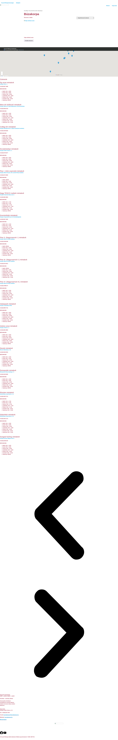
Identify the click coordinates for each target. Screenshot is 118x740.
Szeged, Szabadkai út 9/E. (6, 305)
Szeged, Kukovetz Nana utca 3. (7, 194)
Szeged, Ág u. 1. (3, 84)
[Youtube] (4, 732)
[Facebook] (1, 732)
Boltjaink (18, 2)
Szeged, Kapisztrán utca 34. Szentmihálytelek (10, 217)
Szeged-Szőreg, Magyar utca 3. (7, 438)
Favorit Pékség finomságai (7, 2)
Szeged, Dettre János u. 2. (6, 150)
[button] (59, 516)
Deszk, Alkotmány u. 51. (5, 349)
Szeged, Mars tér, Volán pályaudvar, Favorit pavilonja (12, 106)
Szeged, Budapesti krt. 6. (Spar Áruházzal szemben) (12, 128)
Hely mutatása (20, 172)
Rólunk (108, 5)
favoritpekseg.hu (8, 717)
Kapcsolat (114, 5)
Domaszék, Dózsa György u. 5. (7, 371)
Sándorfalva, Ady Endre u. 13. (7, 394)
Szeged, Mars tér (4, 239)
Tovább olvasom (29, 40)
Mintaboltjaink (3, 719)
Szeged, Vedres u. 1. (4, 327)
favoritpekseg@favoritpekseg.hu (11, 714)
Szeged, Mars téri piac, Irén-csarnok (8, 172)
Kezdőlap (26, 10)
